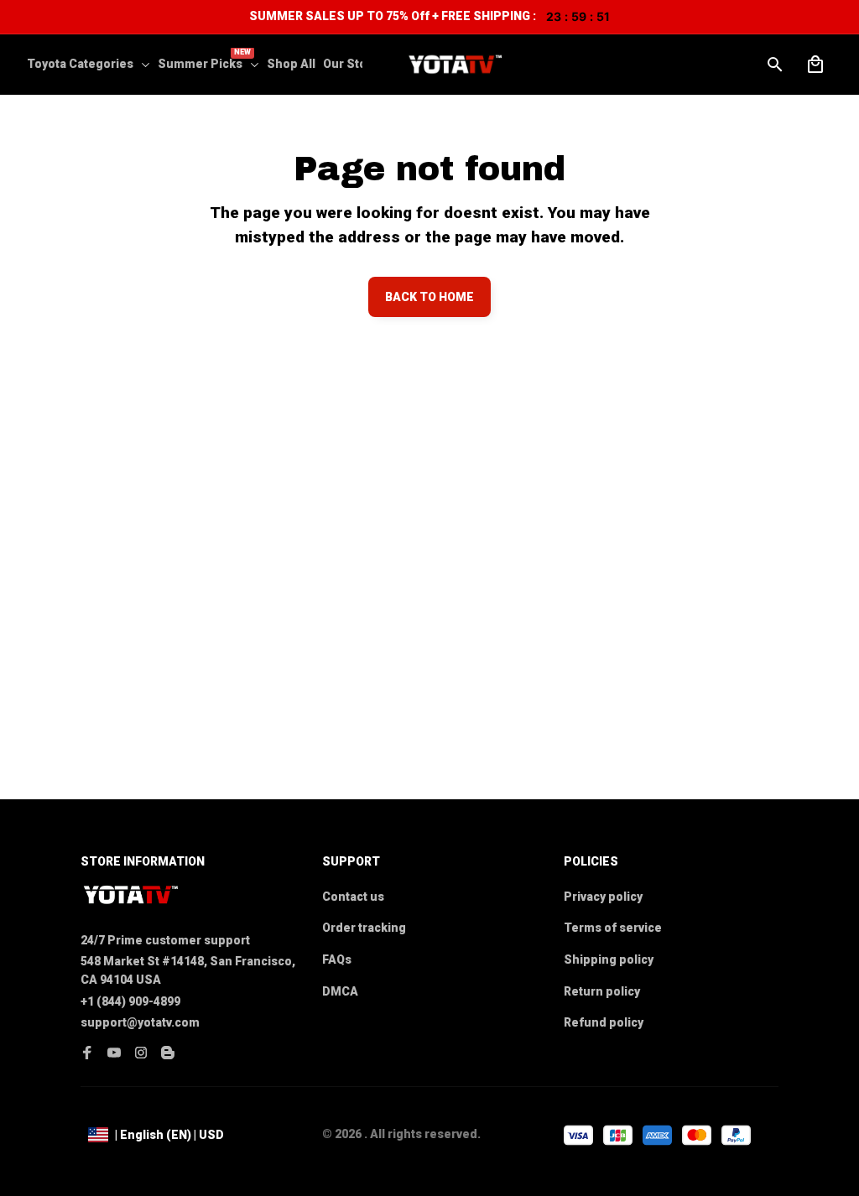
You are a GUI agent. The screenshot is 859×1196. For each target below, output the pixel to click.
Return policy (602, 991)
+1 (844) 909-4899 (130, 1001)
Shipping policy (608, 959)
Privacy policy (603, 896)
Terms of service (613, 927)
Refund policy (603, 1022)
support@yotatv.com (140, 1022)
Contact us (353, 896)
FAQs (336, 959)
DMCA (340, 991)
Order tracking (364, 927)
